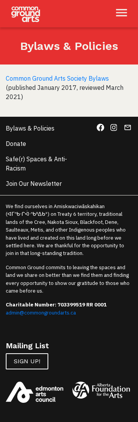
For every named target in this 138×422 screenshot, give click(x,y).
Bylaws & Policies (30, 128)
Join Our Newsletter (34, 183)
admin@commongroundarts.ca (41, 312)
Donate (16, 143)
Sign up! (27, 361)
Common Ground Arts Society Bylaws (57, 78)
